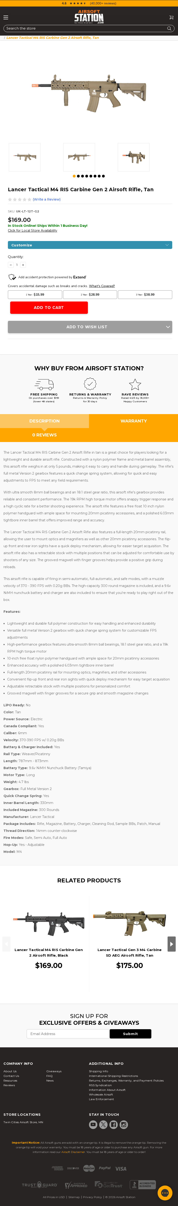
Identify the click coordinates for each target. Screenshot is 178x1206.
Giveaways (54, 1071)
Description (44, 421)
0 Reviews (44, 435)
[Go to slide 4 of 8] (86, 176)
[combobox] (89, 28)
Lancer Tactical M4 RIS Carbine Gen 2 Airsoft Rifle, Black (49, 953)
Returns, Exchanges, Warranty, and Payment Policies (126, 1080)
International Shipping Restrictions (113, 1076)
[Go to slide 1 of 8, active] (74, 176)
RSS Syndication (100, 1085)
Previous (6, 943)
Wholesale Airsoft (101, 1094)
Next (172, 943)
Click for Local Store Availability (32, 230)
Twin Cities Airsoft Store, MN (23, 1122)
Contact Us (11, 1076)
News (50, 1080)
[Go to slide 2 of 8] (78, 176)
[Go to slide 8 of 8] (103, 176)
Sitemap (74, 1197)
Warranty (134, 421)
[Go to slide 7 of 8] (99, 176)
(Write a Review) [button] (46, 199)
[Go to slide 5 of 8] (90, 176)
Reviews (9, 1085)
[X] (103, 1124)
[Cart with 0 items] (170, 17)
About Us (9, 1071)
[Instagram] (124, 1124)
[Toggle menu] (5, 17)
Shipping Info (98, 1071)
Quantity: (15, 257)
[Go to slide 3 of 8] (82, 176)
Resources (10, 1080)
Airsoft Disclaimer (73, 1152)
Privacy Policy (92, 1197)
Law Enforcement (101, 1099)
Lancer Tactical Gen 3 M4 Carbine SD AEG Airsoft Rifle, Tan (130, 953)
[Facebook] (113, 1124)
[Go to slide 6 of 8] (95, 176)
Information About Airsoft (107, 1090)
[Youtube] (93, 1124)
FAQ (49, 1076)
